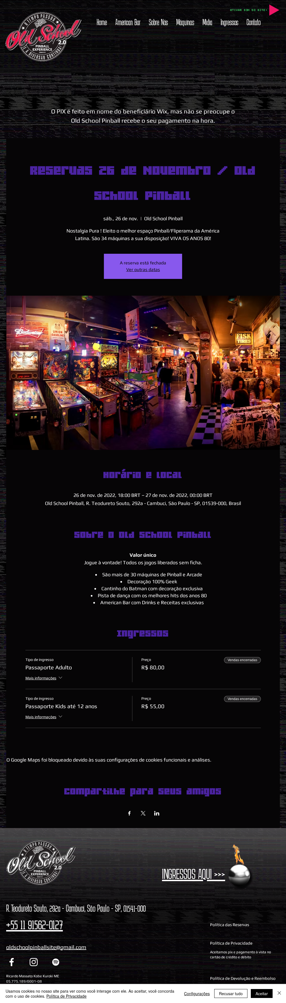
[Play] (274, 10)
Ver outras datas (143, 269)
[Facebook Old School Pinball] (11, 962)
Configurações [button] (197, 993)
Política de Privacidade (66, 996)
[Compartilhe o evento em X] (143, 813)
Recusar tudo (231, 993)
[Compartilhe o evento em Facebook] (129, 813)
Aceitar (262, 993)
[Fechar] (279, 993)
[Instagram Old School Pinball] (33, 962)
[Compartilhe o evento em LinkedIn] (156, 813)
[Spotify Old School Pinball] (55, 962)
